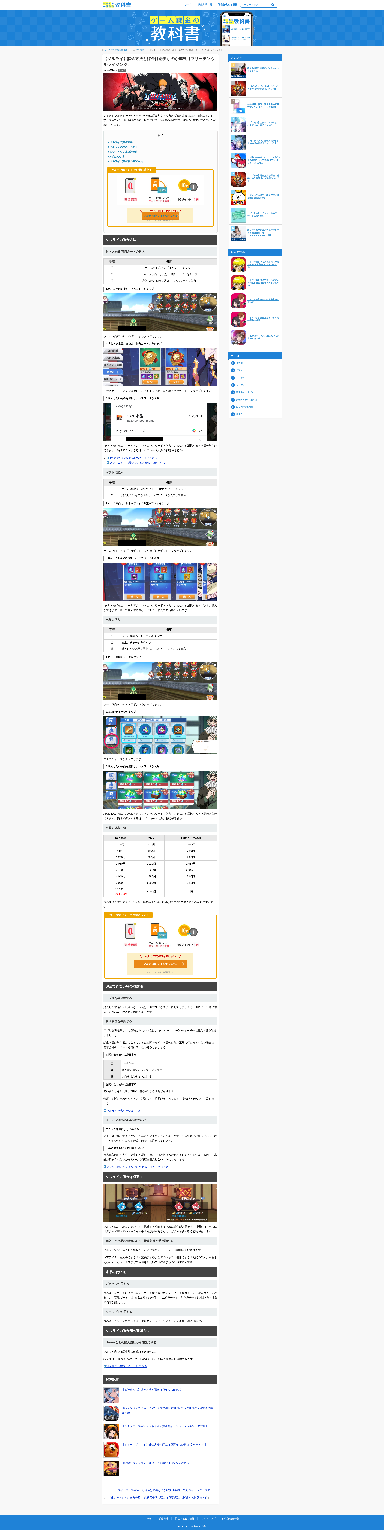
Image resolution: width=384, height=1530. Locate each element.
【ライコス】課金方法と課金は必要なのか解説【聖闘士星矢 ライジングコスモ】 (164, 1490)
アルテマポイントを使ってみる (160, 215)
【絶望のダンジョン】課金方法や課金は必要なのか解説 (155, 1462)
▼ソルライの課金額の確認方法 (125, 161)
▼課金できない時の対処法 (122, 151)
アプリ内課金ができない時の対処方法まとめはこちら (138, 1166)
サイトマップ (208, 1518)
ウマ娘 (239, 363)
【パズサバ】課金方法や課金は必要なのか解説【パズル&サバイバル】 (263, 178)
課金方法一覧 (205, 4)
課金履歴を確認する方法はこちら (126, 1366)
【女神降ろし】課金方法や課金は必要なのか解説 (151, 1389)
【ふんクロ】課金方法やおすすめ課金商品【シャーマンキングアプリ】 (165, 1426)
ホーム (188, 4)
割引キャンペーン (244, 392)
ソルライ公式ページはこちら (124, 1110)
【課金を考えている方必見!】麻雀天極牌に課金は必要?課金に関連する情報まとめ (158, 1497)
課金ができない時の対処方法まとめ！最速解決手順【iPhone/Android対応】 (263, 233)
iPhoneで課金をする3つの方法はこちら (133, 458)
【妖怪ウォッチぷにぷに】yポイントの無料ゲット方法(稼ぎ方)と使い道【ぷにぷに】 (264, 160)
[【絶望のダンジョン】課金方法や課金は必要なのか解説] (111, 1468)
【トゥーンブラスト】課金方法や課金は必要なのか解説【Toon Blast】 (164, 1444)
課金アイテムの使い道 (246, 399)
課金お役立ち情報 (227, 4)
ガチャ (239, 370)
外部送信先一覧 (230, 1518)
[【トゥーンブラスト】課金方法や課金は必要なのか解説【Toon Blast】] (111, 1449)
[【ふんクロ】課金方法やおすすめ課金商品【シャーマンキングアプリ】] (111, 1431)
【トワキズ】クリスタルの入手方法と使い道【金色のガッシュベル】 (263, 264)
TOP (116, 50)
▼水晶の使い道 (116, 156)
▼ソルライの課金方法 (120, 142)
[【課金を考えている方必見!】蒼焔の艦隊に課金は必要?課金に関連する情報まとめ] (111, 1413)
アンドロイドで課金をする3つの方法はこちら (137, 462)
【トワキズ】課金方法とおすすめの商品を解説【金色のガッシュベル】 (263, 283)
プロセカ (240, 377)
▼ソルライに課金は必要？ (122, 147)
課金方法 (122, 70)
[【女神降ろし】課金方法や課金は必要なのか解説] (111, 1395)
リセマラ (240, 385)
